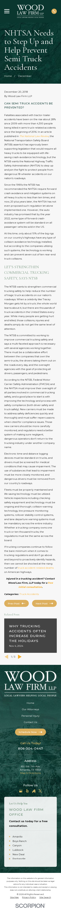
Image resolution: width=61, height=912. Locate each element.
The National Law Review (34, 136)
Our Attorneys (30, 709)
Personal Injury (30, 715)
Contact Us (30, 722)
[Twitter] (40, 791)
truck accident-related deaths (36, 567)
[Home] (30, 11)
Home (30, 703)
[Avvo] (33, 791)
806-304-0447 (30, 748)
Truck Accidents (29, 594)
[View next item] (20, 657)
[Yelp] (27, 791)
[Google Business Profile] (20, 791)
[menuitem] (14, 897)
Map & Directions (30, 773)
